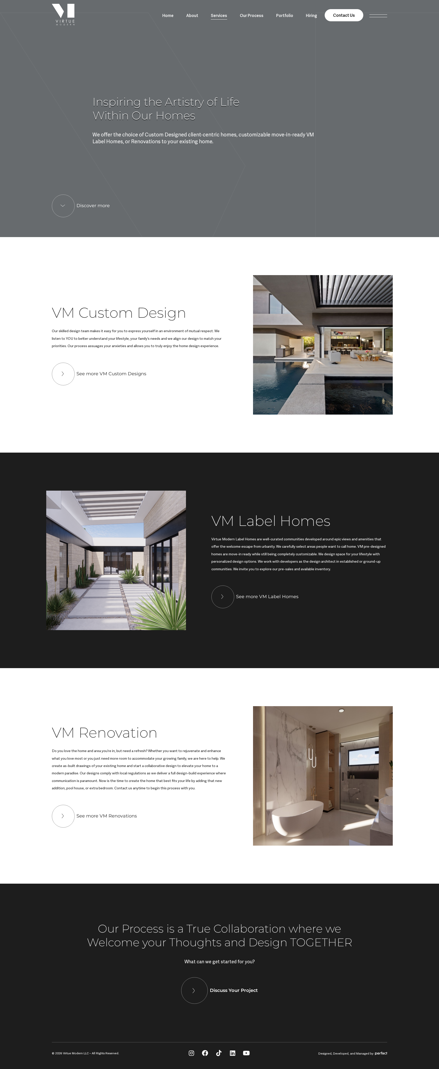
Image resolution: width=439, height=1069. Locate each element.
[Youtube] (246, 1053)
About (192, 15)
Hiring (311, 15)
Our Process (251, 15)
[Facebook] (205, 1053)
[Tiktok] (219, 1053)
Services (219, 15)
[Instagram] (191, 1053)
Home (168, 15)
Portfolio (284, 15)
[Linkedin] (232, 1053)
